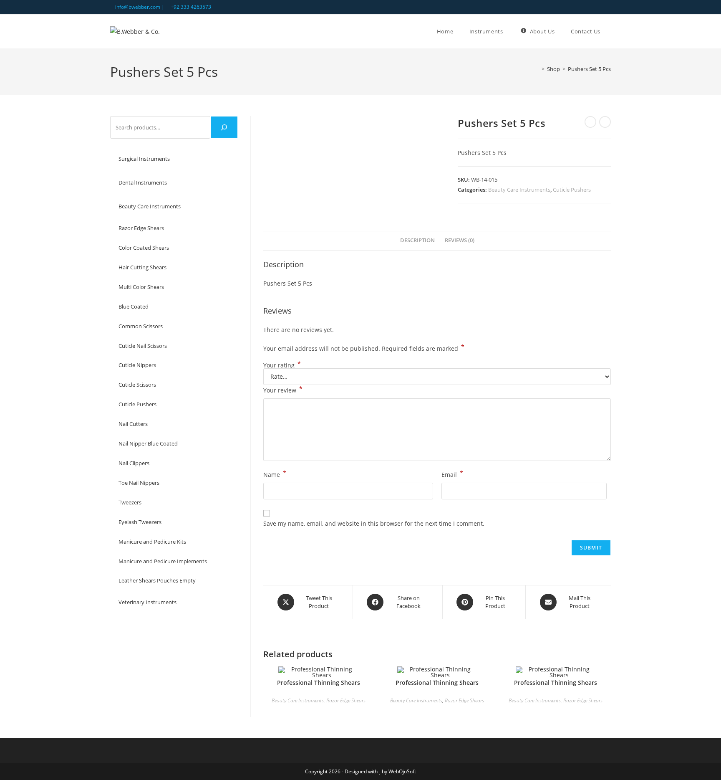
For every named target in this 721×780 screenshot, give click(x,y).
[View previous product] (590, 122)
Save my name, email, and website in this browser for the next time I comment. (373, 523)
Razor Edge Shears (346, 700)
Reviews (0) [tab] (459, 240)
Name (274, 474)
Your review (283, 389)
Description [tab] (417, 240)
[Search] (224, 127)
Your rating (282, 365)
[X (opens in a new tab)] (589, 7)
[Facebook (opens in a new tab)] (599, 7)
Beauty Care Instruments (519, 189)
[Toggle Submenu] (223, 159)
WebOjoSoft (402, 771)
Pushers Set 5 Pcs (589, 69)
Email (452, 474)
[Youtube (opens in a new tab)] (607, 7)
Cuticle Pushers (572, 189)
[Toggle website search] (611, 31)
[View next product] (605, 122)
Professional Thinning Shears (318, 682)
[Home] (537, 69)
